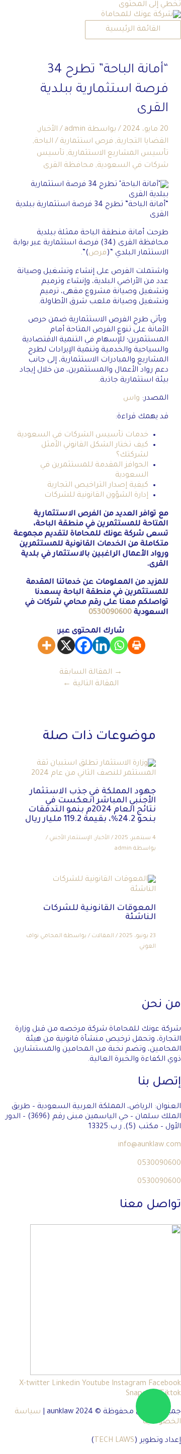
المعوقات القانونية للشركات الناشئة (99, 913)
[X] (66, 645)
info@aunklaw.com (149, 1145)
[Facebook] (84, 645)
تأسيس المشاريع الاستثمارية (118, 153)
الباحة (43, 141)
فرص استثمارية (86, 141)
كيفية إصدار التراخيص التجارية (97, 485)
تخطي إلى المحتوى (150, 5)
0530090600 (110, 612)
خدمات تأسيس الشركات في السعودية (82, 435)
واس (131, 398)
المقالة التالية (91, 684)
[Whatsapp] (119, 645)
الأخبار (48, 129)
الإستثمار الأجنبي (70, 838)
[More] (46, 645)
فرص (97, 253)
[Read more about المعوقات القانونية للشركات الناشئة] (90, 889)
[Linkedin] (101, 645)
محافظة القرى (68, 165)
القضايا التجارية (142, 141)
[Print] (136, 645)
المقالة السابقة (90, 672)
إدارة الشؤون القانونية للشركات (96, 495)
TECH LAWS (114, 1440)
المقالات (103, 936)
